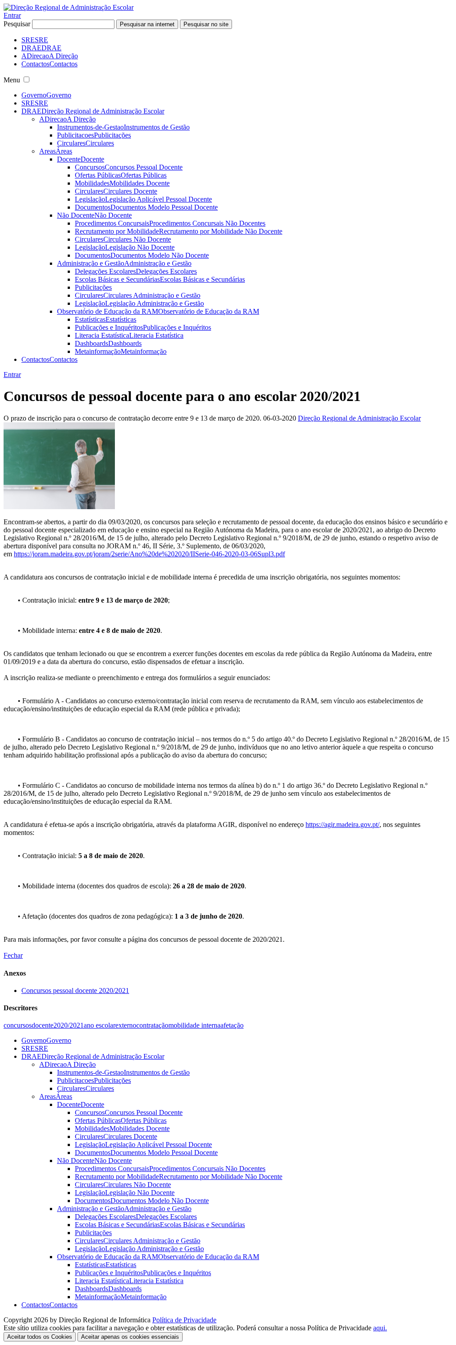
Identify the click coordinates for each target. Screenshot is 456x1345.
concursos (18, 1025)
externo (125, 1025)
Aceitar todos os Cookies (39, 1336)
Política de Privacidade (184, 1320)
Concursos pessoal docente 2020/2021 (75, 990)
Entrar (12, 15)
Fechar (13, 955)
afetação (232, 1025)
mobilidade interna (194, 1025)
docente (42, 1025)
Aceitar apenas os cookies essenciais (130, 1336)
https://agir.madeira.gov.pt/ (342, 824)
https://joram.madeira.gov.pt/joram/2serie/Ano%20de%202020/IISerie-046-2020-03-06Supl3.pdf (149, 554)
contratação (152, 1025)
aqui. (380, 1328)
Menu (12, 80)
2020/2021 (68, 1025)
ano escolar (99, 1025)
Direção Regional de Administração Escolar (359, 418)
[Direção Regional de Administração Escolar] (69, 7)
